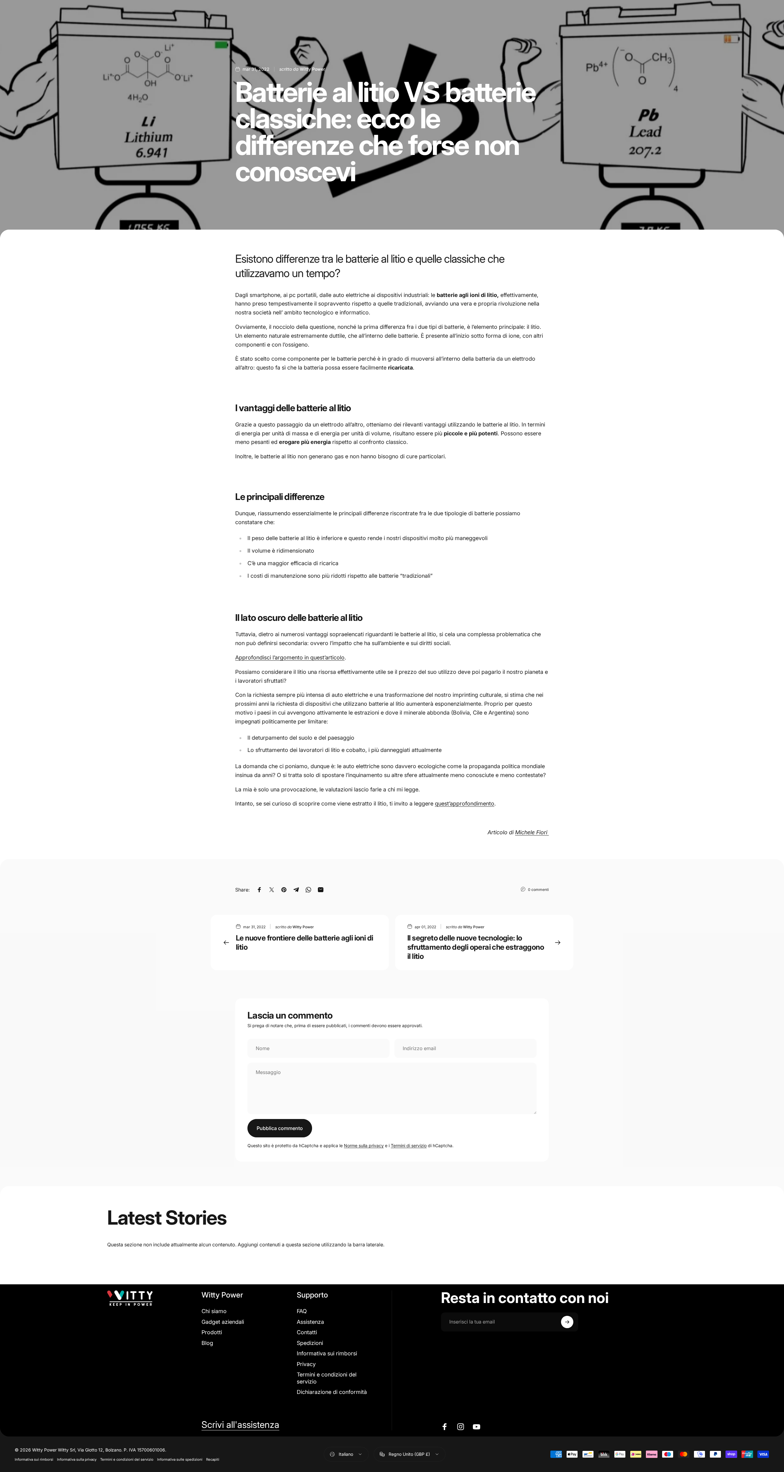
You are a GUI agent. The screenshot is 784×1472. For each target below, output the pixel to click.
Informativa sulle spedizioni (179, 1459)
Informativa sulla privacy (76, 1459)
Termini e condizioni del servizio (326, 1378)
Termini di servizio (409, 1145)
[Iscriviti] (567, 1322)
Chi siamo (214, 1311)
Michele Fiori (532, 832)
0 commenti (538, 889)
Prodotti (212, 1332)
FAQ (302, 1311)
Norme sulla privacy (364, 1145)
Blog (207, 1343)
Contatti (307, 1332)
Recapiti (212, 1459)
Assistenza (310, 1322)
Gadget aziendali (223, 1322)
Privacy (306, 1364)
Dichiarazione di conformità (332, 1392)
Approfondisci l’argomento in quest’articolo (290, 657)
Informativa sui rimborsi (327, 1353)
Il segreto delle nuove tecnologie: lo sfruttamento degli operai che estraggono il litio (475, 947)
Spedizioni (310, 1343)
